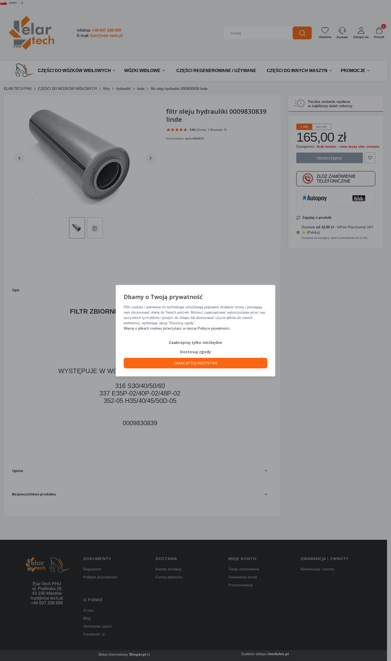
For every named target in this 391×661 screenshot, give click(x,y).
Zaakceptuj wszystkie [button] (196, 362)
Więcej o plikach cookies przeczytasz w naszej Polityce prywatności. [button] (177, 328)
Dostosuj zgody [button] (195, 351)
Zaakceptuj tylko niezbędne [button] (195, 342)
